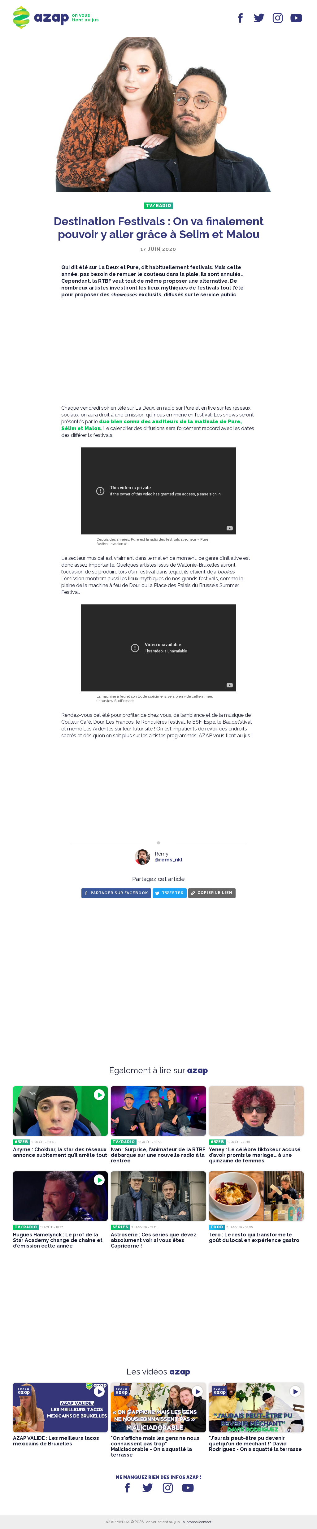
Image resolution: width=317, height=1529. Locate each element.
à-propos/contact (197, 1522)
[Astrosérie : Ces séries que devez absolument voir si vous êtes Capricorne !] (158, 1196)
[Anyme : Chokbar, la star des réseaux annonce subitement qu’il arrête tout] (60, 1111)
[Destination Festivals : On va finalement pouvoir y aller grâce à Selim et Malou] (158, 115)
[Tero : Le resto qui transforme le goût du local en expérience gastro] (256, 1196)
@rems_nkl (168, 860)
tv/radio (159, 205)
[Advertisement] (158, 351)
